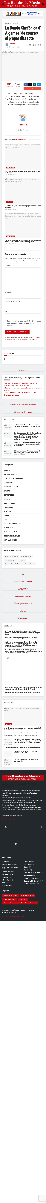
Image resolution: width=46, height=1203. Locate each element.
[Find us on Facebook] (4, 359)
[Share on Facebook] (26, 84)
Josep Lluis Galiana (11, 556)
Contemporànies (11, 487)
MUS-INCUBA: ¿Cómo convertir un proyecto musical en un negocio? (23, 206)
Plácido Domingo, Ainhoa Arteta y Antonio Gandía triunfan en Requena (23, 172)
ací (18, 395)
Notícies (15, 23)
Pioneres (22, 560)
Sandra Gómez (30, 564)
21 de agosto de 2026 (11, 243)
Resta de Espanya (11, 532)
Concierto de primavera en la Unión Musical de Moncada (25, 752)
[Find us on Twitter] (6, 819)
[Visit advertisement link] (23, 14)
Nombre (8, 292)
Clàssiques (10, 167)
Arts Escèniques (10, 474)
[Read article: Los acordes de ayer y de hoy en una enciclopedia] (8, 762)
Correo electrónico (12, 302)
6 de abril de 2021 (18, 730)
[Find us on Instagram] (9, 819)
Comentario (10, 265)
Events (7, 499)
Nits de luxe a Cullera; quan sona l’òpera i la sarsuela (22, 692)
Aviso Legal (5, 910)
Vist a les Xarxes (11, 540)
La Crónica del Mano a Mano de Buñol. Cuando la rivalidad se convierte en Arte (27, 425)
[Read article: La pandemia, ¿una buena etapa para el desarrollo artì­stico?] (23, 716)
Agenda (7, 470)
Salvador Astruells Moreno (13, 564)
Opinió (6, 519)
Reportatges (9, 528)
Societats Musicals (12, 536)
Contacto (32, 910)
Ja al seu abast (10, 503)
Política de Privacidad (18, 910)
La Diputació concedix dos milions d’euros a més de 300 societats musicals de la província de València (23, 688)
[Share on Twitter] (30, 84)
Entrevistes (9, 495)
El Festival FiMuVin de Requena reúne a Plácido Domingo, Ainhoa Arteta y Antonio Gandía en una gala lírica (23, 241)
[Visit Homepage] (23, 4)
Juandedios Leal (26, 556)
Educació (7, 491)
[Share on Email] (32, 88)
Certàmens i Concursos (13, 479)
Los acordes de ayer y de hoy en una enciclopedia (26, 760)
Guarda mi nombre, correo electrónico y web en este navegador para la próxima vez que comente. (24, 323)
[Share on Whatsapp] (34, 84)
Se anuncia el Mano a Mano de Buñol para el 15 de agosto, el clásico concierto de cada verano (27, 444)
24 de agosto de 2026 (11, 174)
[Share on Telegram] (39, 84)
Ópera (6, 515)
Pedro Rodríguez (10, 560)
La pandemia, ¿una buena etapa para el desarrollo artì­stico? (22, 728)
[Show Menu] (3, 4)
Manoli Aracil (8, 730)
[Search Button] (43, 4)
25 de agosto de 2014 (13, 47)
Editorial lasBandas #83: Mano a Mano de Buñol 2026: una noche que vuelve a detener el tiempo (27, 452)
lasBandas (8, 23)
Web (6, 311)
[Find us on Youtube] (14, 819)
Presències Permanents (14, 524)
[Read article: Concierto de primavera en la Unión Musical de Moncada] (8, 754)
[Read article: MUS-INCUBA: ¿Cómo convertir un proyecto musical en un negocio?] (23, 191)
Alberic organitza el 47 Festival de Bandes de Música (22, 748)
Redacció (13, 44)
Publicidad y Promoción (9, 912)
